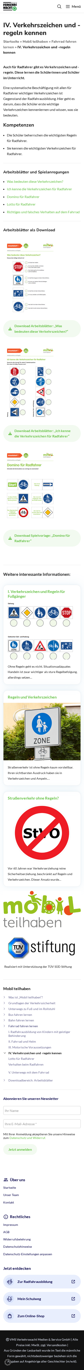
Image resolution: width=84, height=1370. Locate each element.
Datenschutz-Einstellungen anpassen (27, 1254)
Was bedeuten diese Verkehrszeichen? (35, 181)
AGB (6, 1232)
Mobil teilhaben (35, 41)
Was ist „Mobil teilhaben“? (25, 997)
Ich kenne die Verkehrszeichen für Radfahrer (39, 189)
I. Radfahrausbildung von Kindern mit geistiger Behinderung (39, 1034)
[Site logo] (10, 6)
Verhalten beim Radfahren (26, 1064)
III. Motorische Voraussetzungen (29, 1047)
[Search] (59, 6)
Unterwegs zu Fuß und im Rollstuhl (31, 1009)
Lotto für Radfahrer (21, 1058)
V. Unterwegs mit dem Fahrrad (28, 1072)
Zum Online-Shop (30, 1316)
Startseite (11, 41)
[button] (8, 1362)
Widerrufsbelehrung (17, 1239)
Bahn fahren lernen (21, 1020)
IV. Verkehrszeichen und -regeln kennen (35, 1053)
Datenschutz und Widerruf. (27, 1138)
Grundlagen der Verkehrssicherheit (31, 1003)
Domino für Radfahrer (23, 197)
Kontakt (8, 1202)
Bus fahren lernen (20, 1014)
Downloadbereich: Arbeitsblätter (30, 1080)
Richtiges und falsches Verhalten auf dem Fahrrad (43, 212)
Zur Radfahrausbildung (34, 1281)
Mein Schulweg (29, 1299)
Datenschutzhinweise (17, 1246)
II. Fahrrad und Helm (22, 1041)
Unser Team (11, 1195)
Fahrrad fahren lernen (23, 1026)
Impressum (10, 1224)
